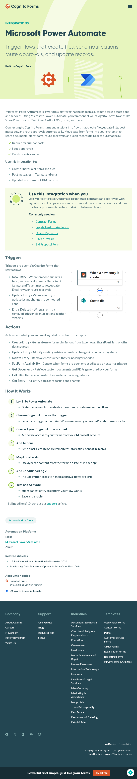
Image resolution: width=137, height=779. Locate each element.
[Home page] (22, 6)
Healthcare (77, 650)
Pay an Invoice (45, 238)
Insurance (76, 674)
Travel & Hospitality (82, 707)
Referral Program (15, 637)
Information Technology (85, 669)
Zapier (9, 546)
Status (41, 637)
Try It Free (102, 772)
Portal (107, 632)
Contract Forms (46, 221)
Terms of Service (108, 744)
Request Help (46, 632)
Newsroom (11, 632)
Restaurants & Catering (84, 717)
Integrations (17, 23)
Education (77, 640)
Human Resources (81, 664)
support (52, 503)
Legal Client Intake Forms (52, 227)
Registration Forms (115, 651)
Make (8, 536)
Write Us (10, 642)
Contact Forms (112, 627)
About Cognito (14, 622)
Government (78, 645)
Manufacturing (79, 688)
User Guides (45, 622)
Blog (41, 627)
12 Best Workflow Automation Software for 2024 (38, 561)
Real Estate (77, 712)
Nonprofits (77, 702)
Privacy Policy (125, 744)
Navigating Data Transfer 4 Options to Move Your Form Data (45, 566)
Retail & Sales (79, 722)
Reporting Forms (113, 656)
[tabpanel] (68, 450)
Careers (9, 627)
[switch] (130, 6)
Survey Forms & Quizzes (118, 661)
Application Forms (114, 622)
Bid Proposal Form (47, 244)
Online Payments (47, 233)
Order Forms (111, 646)
